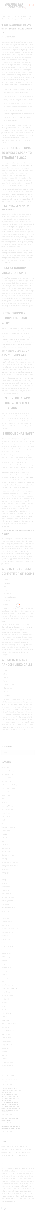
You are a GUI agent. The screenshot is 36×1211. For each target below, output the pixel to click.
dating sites (5, 869)
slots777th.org (6, 1013)
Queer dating (6, 992)
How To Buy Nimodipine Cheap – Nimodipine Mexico (11, 1119)
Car (13, 1149)
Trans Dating (6, 1034)
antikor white (6, 792)
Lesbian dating (6, 953)
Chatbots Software (8, 855)
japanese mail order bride (10, 929)
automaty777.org (7, 806)
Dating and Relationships (10, 866)
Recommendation (7, 995)
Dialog (4, 880)
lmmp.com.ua (6, 964)
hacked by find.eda (8, 901)
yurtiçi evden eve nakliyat (10, 1188)
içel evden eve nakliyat (9, 1191)
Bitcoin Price (6, 816)
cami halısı (8, 1173)
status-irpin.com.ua (8, 1030)
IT (2, 915)
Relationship (5, 999)
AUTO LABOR (6, 799)
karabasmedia (6, 936)
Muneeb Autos (9, 37)
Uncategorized (11, 16)
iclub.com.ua (6, 904)
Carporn (19, 1149)
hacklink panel (11, 1168)
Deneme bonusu (22, 1193)
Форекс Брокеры (7, 1062)
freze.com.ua (6, 887)
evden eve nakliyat (15, 1183)
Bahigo (10, 1193)
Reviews (4, 1002)
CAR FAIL (5, 837)
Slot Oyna (5, 1193)
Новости (4, 1059)
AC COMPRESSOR (7, 774)
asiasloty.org (6, 795)
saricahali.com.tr (21, 1176)
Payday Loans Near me (9, 988)
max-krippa (5, 971)
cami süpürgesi (11, 1181)
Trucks (15, 1155)
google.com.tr (10, 1201)
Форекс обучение (7, 1066)
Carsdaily (28, 1149)
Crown (4, 1152)
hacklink (4, 1168)
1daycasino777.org (8, 771)
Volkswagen (24, 1155)
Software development (9, 1023)
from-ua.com (6, 890)
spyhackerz (5, 1027)
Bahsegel (17, 1196)
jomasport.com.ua (7, 932)
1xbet (15, 1193)
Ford (18, 1152)
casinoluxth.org (6, 848)
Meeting (4, 974)
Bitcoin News (6, 813)
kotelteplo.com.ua (7, 946)
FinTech (4, 883)
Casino (30, 1191)
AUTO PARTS (6, 802)
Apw (3, 1146)
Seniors (4, 1006)
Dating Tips (5, 873)
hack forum (16, 1171)
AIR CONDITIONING (8, 788)
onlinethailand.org (7, 985)
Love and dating (7, 967)
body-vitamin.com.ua (8, 827)
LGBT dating (6, 957)
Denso (12, 1152)
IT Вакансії (5, 918)
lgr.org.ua (5, 960)
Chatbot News (6, 851)
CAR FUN (5, 841)
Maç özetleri (10, 1196)
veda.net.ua (5, 1048)
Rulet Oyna (26, 1198)
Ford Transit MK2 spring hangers (9, 1081)
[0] (32, 6)
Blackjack (15, 1198)
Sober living (5, 1020)
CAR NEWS (5, 844)
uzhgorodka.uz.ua (7, 1045)
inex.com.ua (5, 911)
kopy (3, 943)
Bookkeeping (6, 830)
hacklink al (19, 1168)
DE (2, 876)
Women (4, 1055)
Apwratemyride (13, 1146)
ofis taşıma (29, 1186)
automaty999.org (7, 809)
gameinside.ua (6, 894)
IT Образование (7, 922)
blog (3, 823)
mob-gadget (6, 978)
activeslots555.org (7, 778)
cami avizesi (27, 1178)
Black (3, 820)
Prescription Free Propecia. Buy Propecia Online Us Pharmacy (11, 1128)
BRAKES (4, 834)
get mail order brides (8, 897)
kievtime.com (6, 939)
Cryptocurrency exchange (10, 862)
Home (4, 16)
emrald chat (22, 551)
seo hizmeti (20, 1191)
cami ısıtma (30, 1181)
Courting (4, 859)
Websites (4, 1052)
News (3, 981)
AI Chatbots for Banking (9, 785)
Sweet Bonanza (7, 1198)
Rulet (26, 1191)
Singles (4, 1009)
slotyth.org (5, 1016)
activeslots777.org (7, 781)
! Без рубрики (6, 767)
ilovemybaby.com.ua (8, 908)
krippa (3, 950)
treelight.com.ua (7, 1038)
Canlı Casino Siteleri (27, 1196)
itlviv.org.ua (5, 925)
